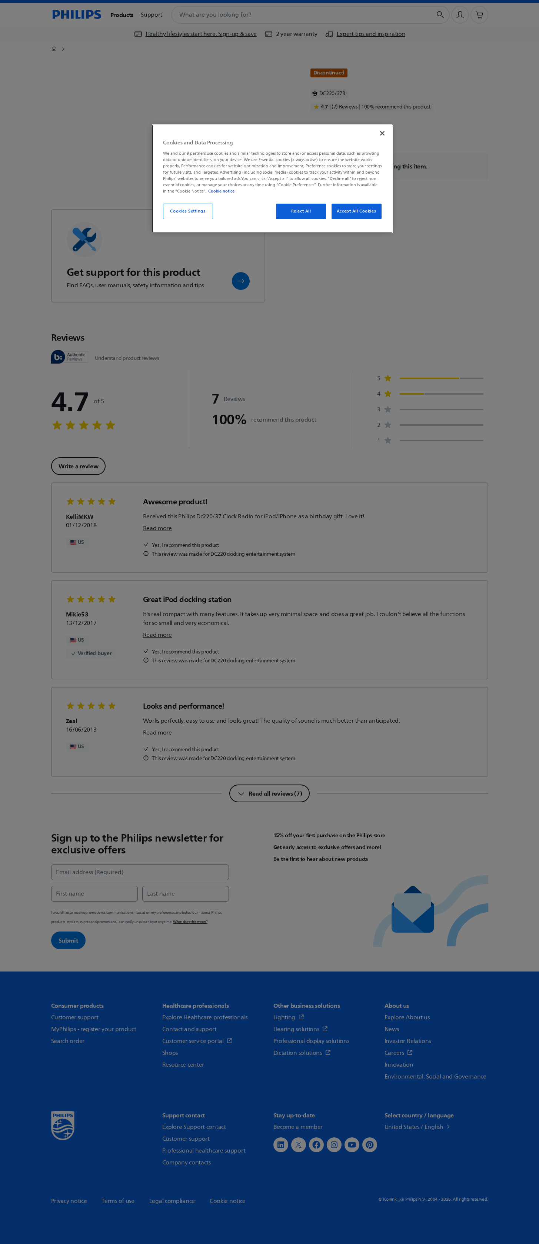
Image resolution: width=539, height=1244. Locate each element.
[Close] (382, 133)
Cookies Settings (187, 211)
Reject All (301, 211)
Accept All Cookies (356, 211)
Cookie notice (221, 191)
